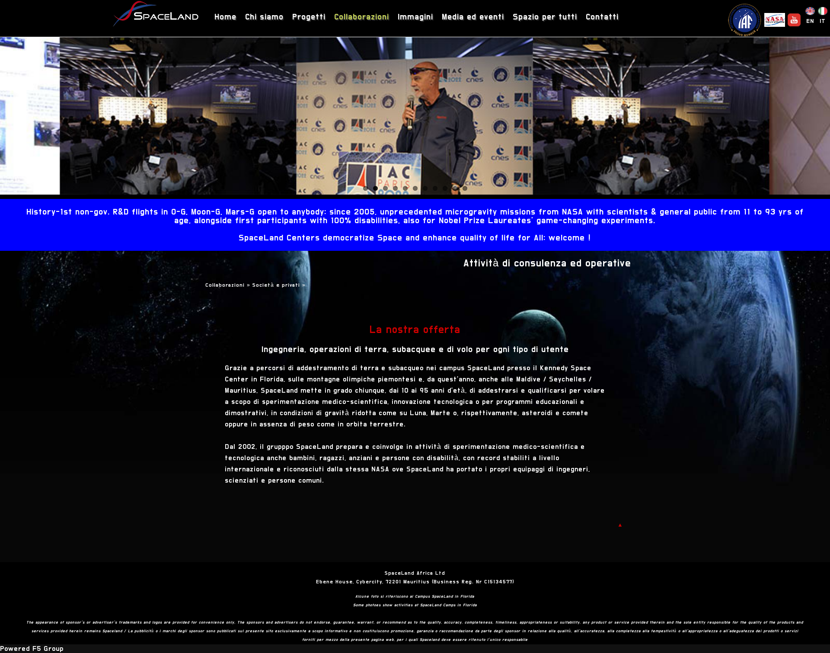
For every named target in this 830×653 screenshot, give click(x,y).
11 (465, 188)
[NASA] (774, 20)
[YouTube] (794, 19)
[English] (810, 13)
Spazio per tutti (545, 17)
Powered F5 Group (32, 648)
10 (455, 188)
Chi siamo (264, 17)
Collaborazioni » (228, 285)
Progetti (309, 17)
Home (225, 17)
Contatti (602, 17)
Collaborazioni (361, 17)
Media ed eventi (473, 17)
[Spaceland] (156, 15)
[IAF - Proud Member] (744, 20)
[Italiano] (822, 13)
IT (823, 21)
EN (810, 21)
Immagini (415, 17)
